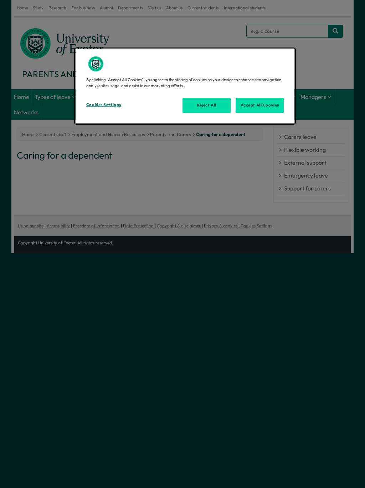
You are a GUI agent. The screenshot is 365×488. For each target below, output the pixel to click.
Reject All (206, 105)
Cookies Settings (103, 104)
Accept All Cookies (260, 105)
